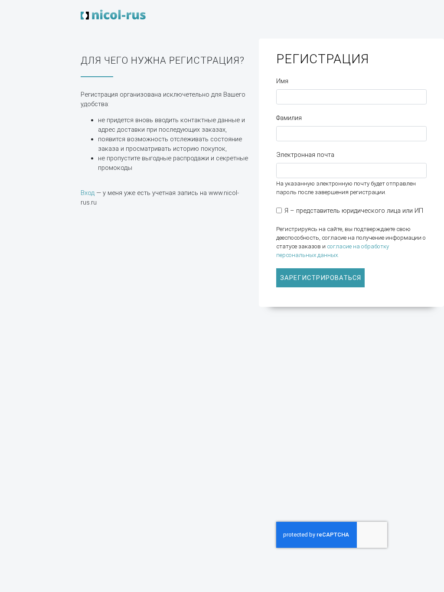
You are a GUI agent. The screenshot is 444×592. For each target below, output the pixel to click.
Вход (88, 193)
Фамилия (289, 118)
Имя (282, 81)
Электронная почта (305, 155)
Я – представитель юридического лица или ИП (353, 211)
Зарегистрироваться (320, 278)
